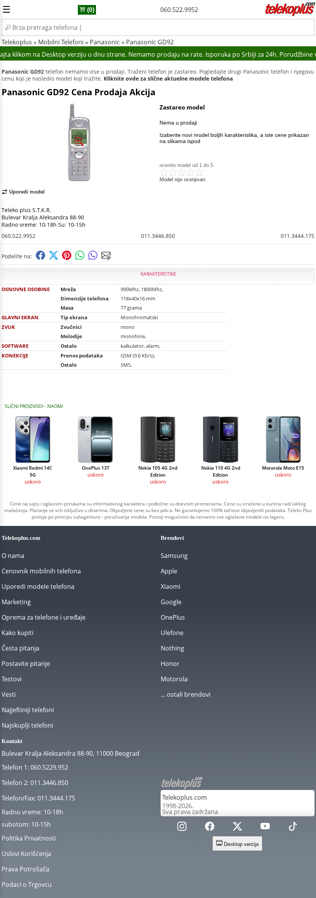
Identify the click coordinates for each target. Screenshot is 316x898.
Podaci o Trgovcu (27, 884)
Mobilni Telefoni (61, 42)
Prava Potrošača (25, 869)
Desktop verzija (240, 844)
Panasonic (105, 42)
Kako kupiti (18, 632)
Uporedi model (27, 192)
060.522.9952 (179, 9)
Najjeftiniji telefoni (28, 710)
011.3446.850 (158, 235)
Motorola (174, 679)
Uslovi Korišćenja (26, 853)
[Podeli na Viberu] (92, 257)
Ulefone (172, 632)
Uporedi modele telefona (38, 586)
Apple (169, 571)
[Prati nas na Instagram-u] (182, 828)
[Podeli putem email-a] (106, 257)
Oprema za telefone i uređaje (44, 617)
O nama (13, 555)
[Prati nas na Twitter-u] (237, 828)
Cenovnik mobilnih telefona (41, 571)
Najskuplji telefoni (27, 725)
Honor (170, 663)
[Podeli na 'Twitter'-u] (53, 257)
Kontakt (12, 741)
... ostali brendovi (185, 694)
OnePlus (173, 617)
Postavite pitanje (26, 663)
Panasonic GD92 (150, 42)
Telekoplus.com (184, 797)
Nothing (172, 648)
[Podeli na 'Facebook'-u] (40, 257)
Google (171, 602)
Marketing (16, 602)
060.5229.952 (49, 767)
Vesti (9, 694)
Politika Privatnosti (29, 838)
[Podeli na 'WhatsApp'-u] (79, 257)
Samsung (174, 555)
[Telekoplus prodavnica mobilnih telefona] (289, 14)
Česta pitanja (20, 648)
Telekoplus (17, 42)
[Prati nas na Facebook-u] (209, 828)
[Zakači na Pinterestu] (66, 257)
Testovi (12, 679)
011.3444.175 (297, 235)
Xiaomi (170, 586)
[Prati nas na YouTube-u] (265, 828)
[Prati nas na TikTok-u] (293, 828)
